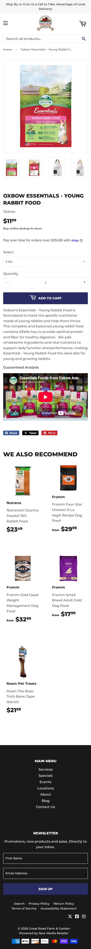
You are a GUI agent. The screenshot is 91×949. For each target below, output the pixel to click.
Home (7, 49)
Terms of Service (24, 908)
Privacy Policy (39, 903)
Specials (45, 776)
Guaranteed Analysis (21, 367)
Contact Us (45, 807)
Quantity (10, 274)
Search (19, 903)
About (45, 794)
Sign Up (45, 889)
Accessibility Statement (59, 908)
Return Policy (64, 903)
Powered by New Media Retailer (44, 933)
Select (8, 252)
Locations (45, 788)
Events (45, 782)
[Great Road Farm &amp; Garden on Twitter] (70, 917)
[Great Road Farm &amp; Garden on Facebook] (77, 917)
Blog (46, 801)
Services (46, 769)
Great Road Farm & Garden (49, 928)
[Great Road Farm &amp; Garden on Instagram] (84, 917)
